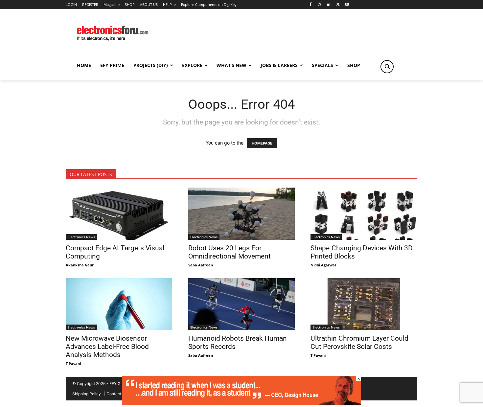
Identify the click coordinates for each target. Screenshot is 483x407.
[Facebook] (310, 5)
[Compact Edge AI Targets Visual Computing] (119, 214)
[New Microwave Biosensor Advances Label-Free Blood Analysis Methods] (119, 304)
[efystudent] (241, 403)
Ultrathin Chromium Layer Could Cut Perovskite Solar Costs (359, 342)
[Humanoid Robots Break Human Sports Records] (241, 304)
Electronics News (81, 237)
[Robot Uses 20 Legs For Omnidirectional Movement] (241, 214)
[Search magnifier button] (387, 66)
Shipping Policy (86, 393)
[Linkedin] (329, 5)
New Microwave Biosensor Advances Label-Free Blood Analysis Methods (107, 346)
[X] (338, 5)
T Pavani (73, 363)
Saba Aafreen (200, 264)
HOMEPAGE (262, 143)
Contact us (116, 393)
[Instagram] (319, 5)
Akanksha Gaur (80, 264)
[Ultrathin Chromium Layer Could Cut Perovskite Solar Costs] (363, 304)
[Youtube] (347, 5)
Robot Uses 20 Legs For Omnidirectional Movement (229, 252)
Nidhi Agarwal (323, 264)
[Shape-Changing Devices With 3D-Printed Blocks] (363, 214)
